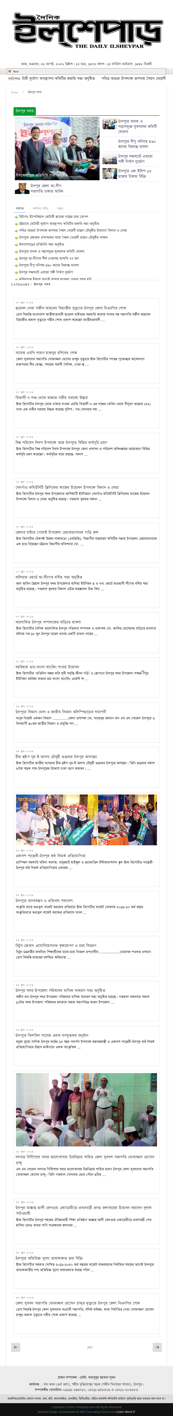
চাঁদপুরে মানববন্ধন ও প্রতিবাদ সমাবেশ (44, 901)
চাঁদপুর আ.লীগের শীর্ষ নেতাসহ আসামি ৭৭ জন (49, 258)
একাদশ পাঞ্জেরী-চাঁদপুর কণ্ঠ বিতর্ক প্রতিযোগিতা (51, 856)
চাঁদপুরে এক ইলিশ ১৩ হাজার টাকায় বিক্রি (134, 174)
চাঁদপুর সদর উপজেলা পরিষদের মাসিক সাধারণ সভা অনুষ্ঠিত (60, 990)
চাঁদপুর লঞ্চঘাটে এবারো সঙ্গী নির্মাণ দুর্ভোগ (135, 159)
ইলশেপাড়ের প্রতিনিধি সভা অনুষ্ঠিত (42, 175)
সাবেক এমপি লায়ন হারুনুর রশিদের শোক (46, 353)
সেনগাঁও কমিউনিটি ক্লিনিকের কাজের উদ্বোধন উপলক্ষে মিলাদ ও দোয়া (67, 487)
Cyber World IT (125, 1412)
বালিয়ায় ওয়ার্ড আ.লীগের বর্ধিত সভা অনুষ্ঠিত (49, 577)
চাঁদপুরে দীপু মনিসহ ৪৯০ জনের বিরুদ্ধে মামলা (137, 144)
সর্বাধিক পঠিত (40, 208)
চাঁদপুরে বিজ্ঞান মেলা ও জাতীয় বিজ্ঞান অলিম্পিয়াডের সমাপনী (61, 712)
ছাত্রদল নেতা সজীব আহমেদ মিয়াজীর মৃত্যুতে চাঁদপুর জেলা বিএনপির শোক (71, 308)
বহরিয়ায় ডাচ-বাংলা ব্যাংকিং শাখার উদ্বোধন (47, 667)
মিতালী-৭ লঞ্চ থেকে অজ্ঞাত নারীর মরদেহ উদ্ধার (52, 398)
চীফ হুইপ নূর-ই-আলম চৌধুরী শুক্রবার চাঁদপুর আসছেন (56, 757)
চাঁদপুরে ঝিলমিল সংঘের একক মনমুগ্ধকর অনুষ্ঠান (52, 1035)
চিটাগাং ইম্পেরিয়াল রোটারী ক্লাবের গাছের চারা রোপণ (53, 216)
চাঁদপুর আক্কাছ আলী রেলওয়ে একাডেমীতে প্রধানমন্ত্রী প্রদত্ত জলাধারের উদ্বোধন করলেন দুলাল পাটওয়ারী (84, 1210)
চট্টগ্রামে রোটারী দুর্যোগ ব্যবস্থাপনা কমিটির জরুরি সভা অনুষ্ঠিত (59, 223)
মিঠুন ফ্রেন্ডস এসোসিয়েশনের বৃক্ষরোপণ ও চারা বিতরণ (56, 946)
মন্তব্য (60, 208)
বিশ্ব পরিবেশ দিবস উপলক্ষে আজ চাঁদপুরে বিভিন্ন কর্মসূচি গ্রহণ (61, 443)
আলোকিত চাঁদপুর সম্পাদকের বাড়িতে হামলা (48, 622)
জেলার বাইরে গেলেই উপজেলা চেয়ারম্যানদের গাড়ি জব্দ (57, 532)
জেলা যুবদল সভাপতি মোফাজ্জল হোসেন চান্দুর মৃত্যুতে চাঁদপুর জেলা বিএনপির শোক (78, 1303)
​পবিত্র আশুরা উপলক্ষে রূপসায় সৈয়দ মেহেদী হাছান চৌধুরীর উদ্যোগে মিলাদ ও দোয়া (73, 230)
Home (14, 92)
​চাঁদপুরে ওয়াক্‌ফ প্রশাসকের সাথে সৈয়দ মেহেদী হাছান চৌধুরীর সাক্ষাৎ (63, 237)
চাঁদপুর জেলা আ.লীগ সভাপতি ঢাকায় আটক (47, 188)
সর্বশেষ (20, 208)
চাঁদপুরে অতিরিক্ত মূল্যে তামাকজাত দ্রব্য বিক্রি (49, 1258)
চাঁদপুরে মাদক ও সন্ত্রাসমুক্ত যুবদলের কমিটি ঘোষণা (137, 127)
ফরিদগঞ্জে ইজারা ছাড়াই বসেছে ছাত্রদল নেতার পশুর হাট (55, 279)
